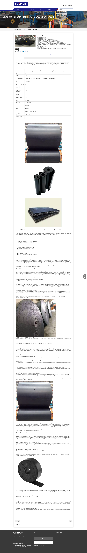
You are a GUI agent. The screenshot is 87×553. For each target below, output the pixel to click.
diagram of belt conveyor (22, 516)
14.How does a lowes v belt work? (22, 253)
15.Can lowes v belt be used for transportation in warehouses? (27, 254)
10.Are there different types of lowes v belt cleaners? (25, 248)
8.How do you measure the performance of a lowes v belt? (26, 246)
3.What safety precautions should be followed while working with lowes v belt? (29, 240)
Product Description (19, 57)
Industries (32, 9)
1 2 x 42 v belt (28, 516)
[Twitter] (43, 545)
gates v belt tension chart (49, 516)
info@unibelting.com (68, 5)
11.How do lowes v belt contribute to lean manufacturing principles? (27, 249)
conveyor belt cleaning (56, 516)
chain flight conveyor (33, 516)
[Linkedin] (41, 545)
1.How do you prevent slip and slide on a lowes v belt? (25, 237)
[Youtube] (45, 545)
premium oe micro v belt (41, 516)
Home (18, 9)
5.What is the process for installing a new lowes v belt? (25, 242)
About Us (40, 9)
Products (24, 9)
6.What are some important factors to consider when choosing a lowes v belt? (29, 243)
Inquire (43, 53)
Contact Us (49, 9)
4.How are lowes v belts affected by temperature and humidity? (27, 241)
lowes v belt (18, 524)
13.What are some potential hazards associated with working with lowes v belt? (29, 252)
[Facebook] (40, 545)
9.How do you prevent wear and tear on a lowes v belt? (26, 247)
